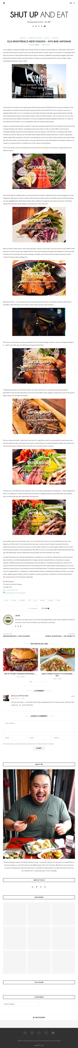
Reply (73, 696)
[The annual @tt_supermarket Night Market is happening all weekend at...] (27, 1024)
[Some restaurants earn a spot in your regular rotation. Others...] (19, 1024)
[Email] (44, 26)
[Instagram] (33, 26)
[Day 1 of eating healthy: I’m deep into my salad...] (39, 914)
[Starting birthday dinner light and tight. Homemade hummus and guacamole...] (39, 962)
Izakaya (13, 600)
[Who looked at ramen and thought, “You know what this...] (39, 938)
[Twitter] (41, 26)
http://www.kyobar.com (10, 590)
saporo (42, 600)
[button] (6, 665)
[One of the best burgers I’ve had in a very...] (43, 1024)
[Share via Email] (48, 608)
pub (29, 600)
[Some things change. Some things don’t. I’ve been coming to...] (15, 938)
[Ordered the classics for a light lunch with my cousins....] (15, 914)
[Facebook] (38, 26)
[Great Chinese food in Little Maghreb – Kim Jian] (57, 659)
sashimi (50, 600)
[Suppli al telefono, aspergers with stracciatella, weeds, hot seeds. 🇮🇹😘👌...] (35, 1024)
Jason (37, 45)
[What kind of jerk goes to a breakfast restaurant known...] (63, 938)
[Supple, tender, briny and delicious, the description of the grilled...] (63, 962)
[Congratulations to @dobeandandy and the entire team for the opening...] (63, 914)
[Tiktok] (36, 26)
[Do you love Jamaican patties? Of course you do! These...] (12, 1024)
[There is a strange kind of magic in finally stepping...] (51, 1024)
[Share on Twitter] (44, 608)
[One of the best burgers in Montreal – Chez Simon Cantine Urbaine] (20, 659)
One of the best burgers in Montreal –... (20, 674)
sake (35, 600)
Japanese (22, 600)
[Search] (74, 3)
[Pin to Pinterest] (46, 608)
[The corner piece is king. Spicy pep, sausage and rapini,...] (58, 1024)
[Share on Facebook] (42, 608)
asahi (6, 600)
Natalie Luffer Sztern (19, 696)
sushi (58, 600)
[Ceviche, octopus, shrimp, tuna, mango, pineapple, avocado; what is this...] (15, 962)
